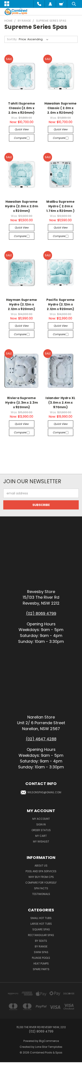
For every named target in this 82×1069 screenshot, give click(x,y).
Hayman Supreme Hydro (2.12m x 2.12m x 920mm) (21, 304)
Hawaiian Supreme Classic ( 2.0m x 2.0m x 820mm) (60, 108)
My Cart (41, 836)
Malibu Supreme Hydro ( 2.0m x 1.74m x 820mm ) (60, 206)
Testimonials (41, 894)
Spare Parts (41, 969)
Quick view (22, 129)
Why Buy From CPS (41, 877)
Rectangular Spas (41, 935)
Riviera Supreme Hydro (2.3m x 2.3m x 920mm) (21, 402)
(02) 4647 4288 (41, 739)
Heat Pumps (41, 963)
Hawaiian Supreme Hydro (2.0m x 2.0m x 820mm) (21, 206)
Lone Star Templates (48, 1047)
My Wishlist (41, 841)
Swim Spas (41, 952)
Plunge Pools (41, 958)
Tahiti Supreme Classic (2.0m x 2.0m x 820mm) (21, 108)
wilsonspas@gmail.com (44, 792)
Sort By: (12, 39)
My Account (41, 819)
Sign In (41, 824)
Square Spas (41, 929)
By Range (41, 946)
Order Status (41, 830)
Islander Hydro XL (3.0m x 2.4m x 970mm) (60, 402)
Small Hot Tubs (41, 918)
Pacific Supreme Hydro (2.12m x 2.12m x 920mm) (60, 304)
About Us (41, 865)
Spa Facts (41, 888)
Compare (20, 138)
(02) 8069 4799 (41, 613)
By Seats (41, 941)
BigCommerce (49, 1041)
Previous (6, 1064)
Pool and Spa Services (41, 871)
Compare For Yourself (41, 882)
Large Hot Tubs (41, 924)
